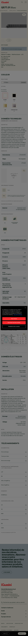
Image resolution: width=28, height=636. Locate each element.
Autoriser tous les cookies (14, 322)
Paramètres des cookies (14, 326)
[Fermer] (25, 307)
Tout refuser (14, 318)
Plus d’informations (18, 314)
